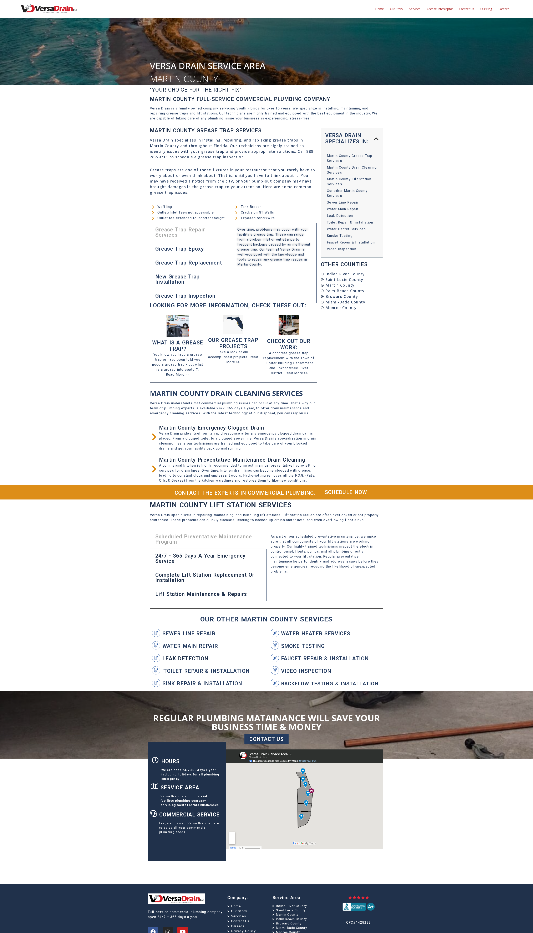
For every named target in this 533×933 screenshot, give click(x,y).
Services (415, 9)
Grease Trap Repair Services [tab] (180, 232)
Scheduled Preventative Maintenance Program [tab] (203, 539)
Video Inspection (341, 249)
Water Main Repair (343, 209)
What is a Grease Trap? (177, 346)
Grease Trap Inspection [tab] (185, 296)
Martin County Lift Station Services (349, 181)
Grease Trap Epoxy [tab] (179, 249)
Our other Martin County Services (347, 193)
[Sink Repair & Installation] (156, 683)
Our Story (396, 9)
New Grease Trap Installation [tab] (177, 279)
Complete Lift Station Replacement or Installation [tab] (205, 577)
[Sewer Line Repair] (156, 633)
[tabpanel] (274, 248)
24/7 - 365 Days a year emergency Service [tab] (200, 558)
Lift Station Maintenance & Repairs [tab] (201, 594)
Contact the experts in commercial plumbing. (245, 493)
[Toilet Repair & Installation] (156, 670)
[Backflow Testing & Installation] (275, 683)
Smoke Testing (339, 236)
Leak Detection (340, 216)
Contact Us (466, 9)
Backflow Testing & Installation (330, 684)
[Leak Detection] (156, 658)
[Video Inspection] (275, 670)
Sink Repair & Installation (202, 684)
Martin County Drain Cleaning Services (352, 169)
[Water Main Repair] (156, 645)
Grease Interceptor (440, 9)
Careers (503, 9)
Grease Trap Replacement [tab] (188, 263)
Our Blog (486, 9)
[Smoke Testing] (275, 645)
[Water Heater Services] (275, 633)
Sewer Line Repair (343, 202)
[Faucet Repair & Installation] (275, 658)
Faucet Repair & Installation (351, 242)
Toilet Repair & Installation (350, 222)
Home (379, 9)
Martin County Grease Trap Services (349, 158)
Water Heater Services (346, 229)
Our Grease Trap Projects (233, 343)
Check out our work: (288, 344)
